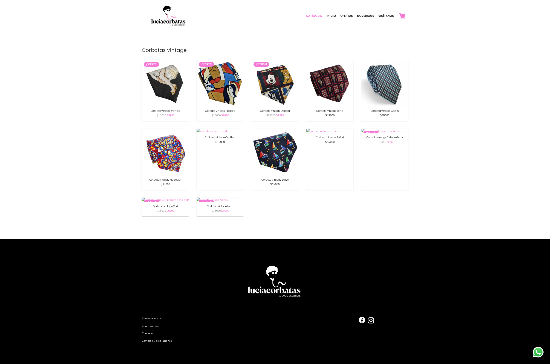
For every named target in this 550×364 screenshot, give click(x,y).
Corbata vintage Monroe (165, 111)
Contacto (147, 333)
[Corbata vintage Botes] (274, 131)
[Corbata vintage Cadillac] (212, 131)
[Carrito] (402, 16)
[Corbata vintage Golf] (165, 200)
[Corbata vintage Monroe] (165, 62)
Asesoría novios (152, 318)
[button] (220, 187)
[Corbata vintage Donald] (274, 62)
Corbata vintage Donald (275, 111)
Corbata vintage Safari (330, 137)
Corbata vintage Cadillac (220, 137)
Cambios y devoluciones (157, 341)
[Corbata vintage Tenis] (329, 62)
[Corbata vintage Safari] (323, 131)
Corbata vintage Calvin (385, 111)
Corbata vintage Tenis (329, 111)
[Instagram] (371, 320)
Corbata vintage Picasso (220, 111)
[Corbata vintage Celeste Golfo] (381, 131)
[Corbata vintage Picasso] (220, 62)
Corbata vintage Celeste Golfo (385, 137)
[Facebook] (362, 320)
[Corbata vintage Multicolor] (165, 131)
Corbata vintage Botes (275, 179)
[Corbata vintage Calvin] (384, 62)
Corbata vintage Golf (165, 206)
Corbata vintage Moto (220, 206)
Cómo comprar (151, 326)
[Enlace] (169, 16)
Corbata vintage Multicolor (165, 179)
